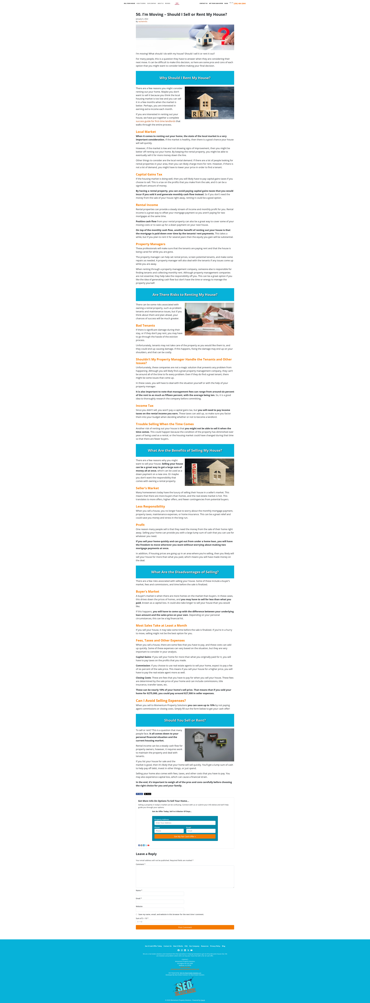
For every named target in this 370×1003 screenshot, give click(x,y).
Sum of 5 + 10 (142, 918)
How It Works (141, 3)
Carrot (203, 1000)
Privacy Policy (215, 946)
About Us (161, 3)
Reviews (167, 3)
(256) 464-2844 (240, 3)
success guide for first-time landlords (155, 121)
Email (189, 827)
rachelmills (142, 21)
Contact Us (203, 3)
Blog (226, 3)
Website (139, 906)
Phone (157, 827)
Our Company (151, 3)
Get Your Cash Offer (216, 3)
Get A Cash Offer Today (153, 946)
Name (139, 890)
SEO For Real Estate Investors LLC (190, 973)
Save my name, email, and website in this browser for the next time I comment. (171, 914)
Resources (204, 946)
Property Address (162, 819)
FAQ (186, 946)
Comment (140, 864)
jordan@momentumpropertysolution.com (185, 969)
